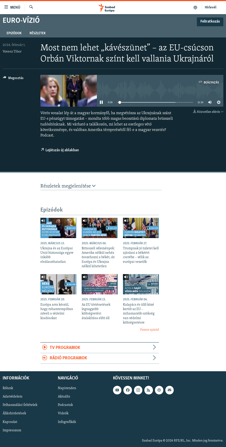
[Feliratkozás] (169, 390)
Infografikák (67, 422)
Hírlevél (210, 7)
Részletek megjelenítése (66, 186)
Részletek (38, 33)
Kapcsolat (10, 422)
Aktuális (64, 396)
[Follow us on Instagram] (138, 390)
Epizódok (14, 33)
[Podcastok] (195, 7)
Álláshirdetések (14, 413)
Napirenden (67, 388)
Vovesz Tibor (12, 51)
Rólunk (8, 388)
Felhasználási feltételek (20, 405)
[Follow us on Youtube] (117, 390)
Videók (63, 413)
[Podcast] (159, 390)
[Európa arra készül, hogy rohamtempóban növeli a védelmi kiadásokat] (58, 284)
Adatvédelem (12, 396)
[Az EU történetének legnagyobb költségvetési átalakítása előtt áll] (100, 284)
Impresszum (12, 430)
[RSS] (148, 390)
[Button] (13, 79)
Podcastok (65, 405)
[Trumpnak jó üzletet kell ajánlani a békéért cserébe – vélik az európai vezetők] (141, 228)
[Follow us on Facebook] (127, 390)
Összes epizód (149, 329)
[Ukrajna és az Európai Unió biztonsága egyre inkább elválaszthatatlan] (58, 228)
